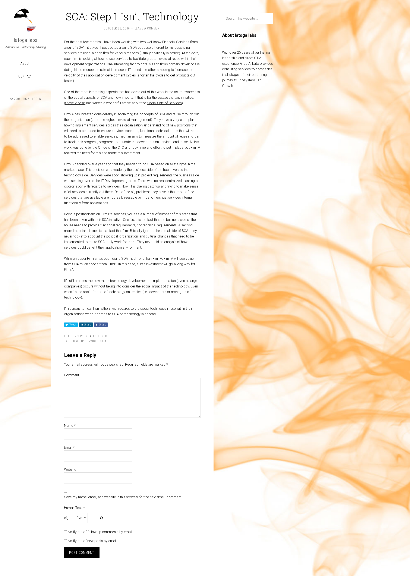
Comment (71, 375)
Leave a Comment (148, 28)
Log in (36, 99)
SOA (103, 341)
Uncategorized (95, 336)
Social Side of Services (164, 103)
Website (70, 470)
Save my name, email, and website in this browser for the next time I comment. (123, 497)
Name (70, 426)
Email (69, 448)
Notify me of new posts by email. (92, 541)
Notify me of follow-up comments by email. (100, 532)
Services (92, 341)
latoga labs (25, 40)
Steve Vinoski (75, 103)
